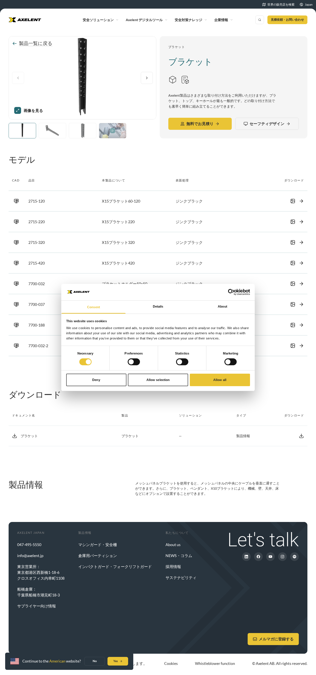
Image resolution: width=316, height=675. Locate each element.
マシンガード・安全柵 (97, 544)
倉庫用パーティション (97, 555)
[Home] (25, 19)
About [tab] (222, 306)
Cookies (171, 663)
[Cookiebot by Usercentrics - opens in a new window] (231, 292)
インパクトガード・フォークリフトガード (115, 566)
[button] (158, 201)
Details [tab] (158, 306)
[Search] (259, 19)
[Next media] (147, 78)
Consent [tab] (93, 307)
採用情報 (173, 566)
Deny (96, 380)
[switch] (134, 361)
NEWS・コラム (179, 555)
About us (173, 544)
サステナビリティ (181, 577)
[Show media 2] (52, 130)
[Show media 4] (112, 130)
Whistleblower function (215, 663)
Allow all (219, 380)
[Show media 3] (82, 130)
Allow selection (158, 380)
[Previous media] (18, 78)
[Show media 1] (22, 130)
